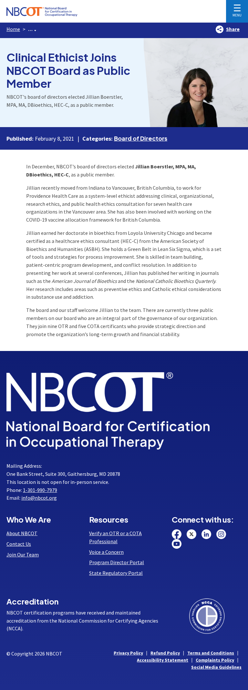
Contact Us (18, 544)
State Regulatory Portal (116, 573)
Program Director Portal (116, 562)
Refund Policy (165, 653)
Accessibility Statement (162, 660)
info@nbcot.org (39, 498)
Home (13, 29)
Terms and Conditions (210, 653)
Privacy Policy (128, 653)
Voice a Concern (106, 552)
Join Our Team (22, 554)
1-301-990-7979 (40, 490)
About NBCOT (21, 533)
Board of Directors (140, 138)
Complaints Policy (215, 660)
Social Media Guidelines (216, 667)
